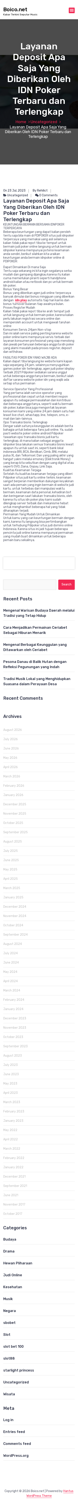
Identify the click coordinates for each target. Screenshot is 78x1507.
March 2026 (11, 776)
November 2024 (14, 916)
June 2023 (11, 1074)
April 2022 (10, 1139)
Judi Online (12, 1275)
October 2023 (13, 1037)
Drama (9, 1251)
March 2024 (11, 990)
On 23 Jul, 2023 (14, 190)
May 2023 (10, 1083)
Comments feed (17, 1444)
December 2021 (14, 1176)
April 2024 (10, 981)
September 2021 (15, 1186)
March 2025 (11, 888)
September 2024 (15, 934)
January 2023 (13, 1121)
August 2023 (12, 1055)
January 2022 (13, 1167)
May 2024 (10, 972)
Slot (6, 1335)
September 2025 (15, 832)
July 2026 (10, 739)
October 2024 (13, 925)
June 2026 (11, 748)
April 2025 (10, 879)
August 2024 (12, 944)
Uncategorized (44, 121)
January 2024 (13, 1009)
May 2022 (10, 1130)
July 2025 (10, 851)
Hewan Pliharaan (17, 1263)
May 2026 (10, 758)
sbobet (9, 1323)
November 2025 (14, 814)
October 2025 (13, 823)
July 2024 (10, 953)
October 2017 (12, 1214)
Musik (8, 1299)
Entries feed (14, 1432)
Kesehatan (12, 1287)
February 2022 (13, 1158)
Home (20, 121)
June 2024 (11, 962)
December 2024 (14, 907)
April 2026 (10, 767)
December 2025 (14, 804)
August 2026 (12, 730)
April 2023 (10, 1093)
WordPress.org (16, 1456)
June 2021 (10, 1195)
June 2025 (11, 860)
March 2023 (11, 1102)
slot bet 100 (13, 1346)
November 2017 (14, 1204)
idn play (21, 300)
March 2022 (11, 1149)
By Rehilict (40, 190)
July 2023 (10, 1065)
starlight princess (18, 1370)
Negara (9, 1311)
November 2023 (14, 1028)
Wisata (9, 1394)
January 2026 (13, 795)
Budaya (9, 1239)
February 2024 (13, 1000)
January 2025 (13, 897)
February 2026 (13, 786)
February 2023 (13, 1111)
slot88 (9, 1358)
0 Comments (48, 195)
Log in (8, 1420)
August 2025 (12, 841)
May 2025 (10, 869)
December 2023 (14, 1018)
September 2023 (15, 1046)
